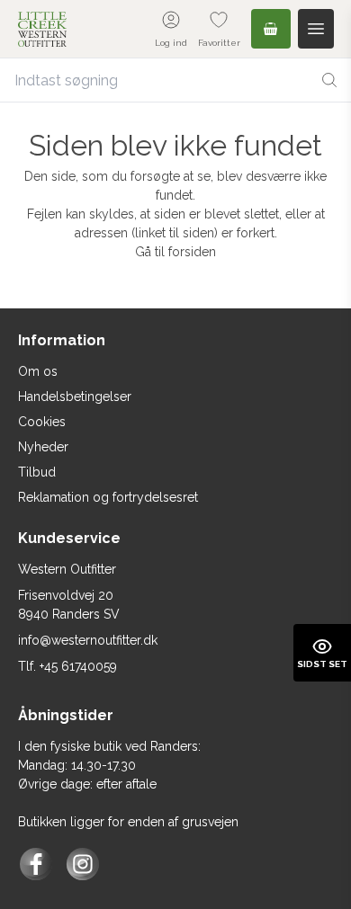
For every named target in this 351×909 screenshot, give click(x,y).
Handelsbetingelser (74, 396)
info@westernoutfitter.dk (88, 640)
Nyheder (43, 447)
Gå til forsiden (175, 252)
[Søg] (329, 80)
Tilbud (37, 472)
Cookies (42, 421)
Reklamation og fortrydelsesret (108, 497)
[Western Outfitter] (42, 29)
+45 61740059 (78, 666)
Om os (38, 371)
